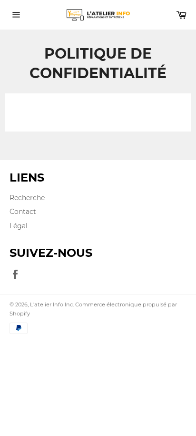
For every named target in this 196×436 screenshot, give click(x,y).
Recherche (27, 197)
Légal (19, 226)
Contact (23, 211)
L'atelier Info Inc (51, 304)
